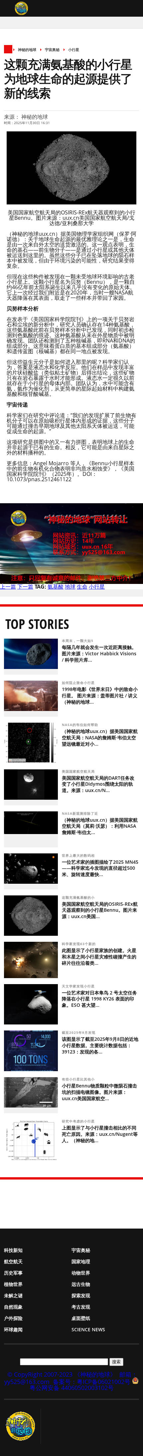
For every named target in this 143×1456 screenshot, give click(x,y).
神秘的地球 (27, 49)
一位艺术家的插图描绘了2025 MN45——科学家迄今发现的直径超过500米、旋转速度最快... (100, 868)
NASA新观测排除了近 (80, 813)
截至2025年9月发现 (79, 1032)
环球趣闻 (13, 1329)
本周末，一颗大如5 (78, 640)
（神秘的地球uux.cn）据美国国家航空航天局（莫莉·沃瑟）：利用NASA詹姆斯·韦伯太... (100, 826)
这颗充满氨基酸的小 (79, 897)
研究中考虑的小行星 (79, 1121)
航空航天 (13, 1261)
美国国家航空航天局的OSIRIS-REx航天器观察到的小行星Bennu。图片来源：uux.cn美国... (100, 910)
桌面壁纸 (81, 1318)
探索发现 (81, 1295)
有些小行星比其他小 (79, 1079)
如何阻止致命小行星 (78, 682)
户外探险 (13, 1318)
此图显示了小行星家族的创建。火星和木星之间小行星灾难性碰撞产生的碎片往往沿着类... (99, 956)
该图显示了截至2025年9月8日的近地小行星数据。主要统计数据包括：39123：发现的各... (100, 1045)
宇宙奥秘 (52, 49)
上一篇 (8, 586)
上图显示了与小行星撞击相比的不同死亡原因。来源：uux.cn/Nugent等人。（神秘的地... (100, 1134)
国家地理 (81, 1261)
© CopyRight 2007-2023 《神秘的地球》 (61, 1374)
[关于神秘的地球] (22, 1426)
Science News (88, 1329)
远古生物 (81, 1284)
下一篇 (25, 586)
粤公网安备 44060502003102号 (72, 1388)
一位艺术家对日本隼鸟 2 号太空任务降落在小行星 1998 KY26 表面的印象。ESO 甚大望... (99, 998)
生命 (82, 586)
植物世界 (13, 1284)
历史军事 (13, 1273)
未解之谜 (13, 1295)
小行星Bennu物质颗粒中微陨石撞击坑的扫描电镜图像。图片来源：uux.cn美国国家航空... (99, 1092)
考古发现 (81, 1307)
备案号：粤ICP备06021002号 (91, 1382)
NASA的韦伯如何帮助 (80, 724)
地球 (70, 586)
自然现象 (13, 1307)
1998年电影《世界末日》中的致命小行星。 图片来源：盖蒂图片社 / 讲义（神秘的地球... (100, 695)
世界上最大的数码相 (79, 855)
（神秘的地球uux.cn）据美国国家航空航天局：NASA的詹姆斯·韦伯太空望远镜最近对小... (100, 737)
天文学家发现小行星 (79, 986)
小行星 (73, 49)
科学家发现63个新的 (79, 943)
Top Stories (37, 624)
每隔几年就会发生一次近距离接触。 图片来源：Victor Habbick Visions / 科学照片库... (99, 653)
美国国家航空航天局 (79, 771)
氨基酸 (56, 586)
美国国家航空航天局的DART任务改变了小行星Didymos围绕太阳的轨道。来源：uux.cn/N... (98, 784)
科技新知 (13, 1250)
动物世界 (81, 1273)
